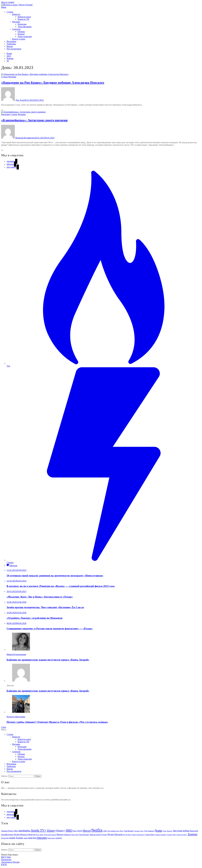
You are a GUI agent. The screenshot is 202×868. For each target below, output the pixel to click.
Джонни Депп (138, 831)
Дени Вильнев (128, 831)
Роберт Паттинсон (138, 834)
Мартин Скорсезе (63, 835)
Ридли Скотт (127, 834)
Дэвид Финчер (167, 831)
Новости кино (24, 17)
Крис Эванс (40, 834)
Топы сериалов (25, 36)
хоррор (58, 838)
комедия (32, 838)
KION (79, 831)
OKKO (105, 831)
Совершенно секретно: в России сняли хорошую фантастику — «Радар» (50, 628)
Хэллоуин (5, 838)
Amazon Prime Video (9, 831)
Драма (158, 830)
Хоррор (192, 834)
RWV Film (6, 857)
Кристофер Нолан (50, 834)
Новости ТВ (23, 19)
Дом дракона (149, 831)
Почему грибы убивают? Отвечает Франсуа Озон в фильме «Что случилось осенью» (57, 722)
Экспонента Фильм (10, 862)
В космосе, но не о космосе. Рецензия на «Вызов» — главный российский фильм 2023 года (61, 586)
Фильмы (16, 22)
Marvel (87, 830)
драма (25, 838)
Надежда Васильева (16, 717)
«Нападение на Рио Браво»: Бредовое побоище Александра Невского (52, 82)
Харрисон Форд (181, 834)
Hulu (75, 831)
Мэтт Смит (75, 834)
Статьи (10, 12)
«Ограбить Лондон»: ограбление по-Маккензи (34, 618)
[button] (101, 7)
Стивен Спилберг (161, 834)
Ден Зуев (19, 100)
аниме (12, 838)
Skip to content (7, 2)
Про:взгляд (6, 859)
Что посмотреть (14, 49)
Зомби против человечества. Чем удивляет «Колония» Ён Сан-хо (45, 607)
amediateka (24, 830)
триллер (41, 837)
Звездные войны (181, 830)
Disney (51, 830)
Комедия (31, 834)
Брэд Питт (120, 831)
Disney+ (60, 830)
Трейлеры (11, 44)
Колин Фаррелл (21, 834)
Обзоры (21, 31)
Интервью (11, 41)
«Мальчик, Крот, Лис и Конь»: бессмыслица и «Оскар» (40, 596)
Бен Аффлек (112, 831)
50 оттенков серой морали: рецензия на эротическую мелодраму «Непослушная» (55, 575)
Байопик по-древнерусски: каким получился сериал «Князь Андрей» (48, 659)
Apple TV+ (38, 830)
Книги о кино (18, 39)
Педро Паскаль (115, 834)
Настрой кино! (84, 835)
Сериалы (16, 29)
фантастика (51, 838)
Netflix (97, 830)
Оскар (104, 835)
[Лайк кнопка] (2, 110)
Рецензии (22, 24)
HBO (69, 830)
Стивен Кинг (150, 835)
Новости (16, 14)
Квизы (10, 46)
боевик (19, 838)
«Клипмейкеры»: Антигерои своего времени (34, 120)
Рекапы (21, 34)
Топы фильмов (24, 26)
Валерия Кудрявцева (25, 138)
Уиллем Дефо (171, 834)
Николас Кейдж (96, 835)
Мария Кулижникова (16, 654)
